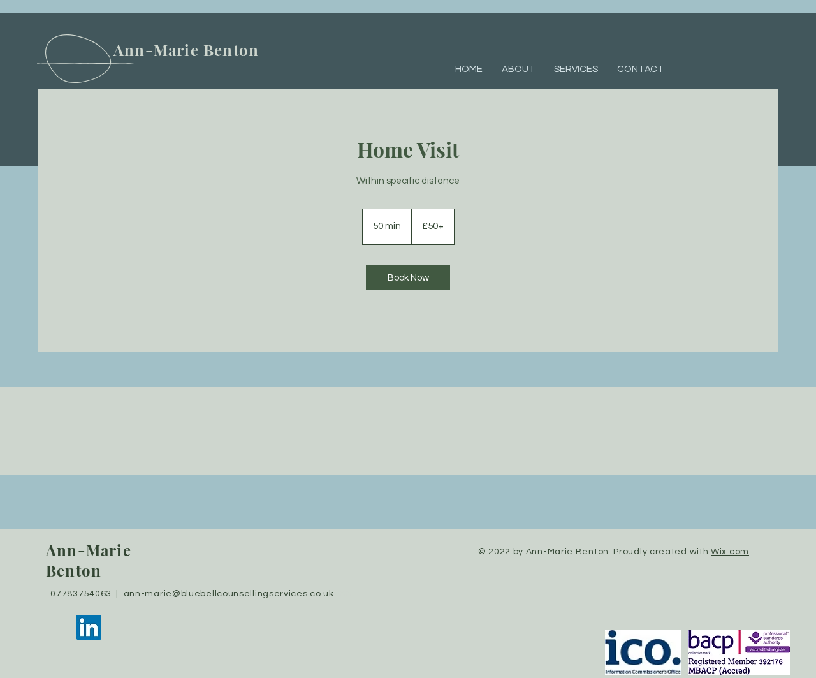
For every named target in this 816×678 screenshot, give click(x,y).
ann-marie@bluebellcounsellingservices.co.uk (229, 593)
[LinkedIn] (88, 627)
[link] (408, 277)
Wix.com (730, 551)
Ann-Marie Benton (188, 50)
